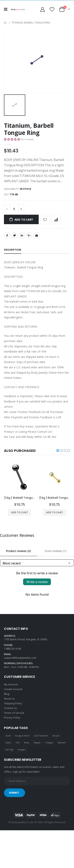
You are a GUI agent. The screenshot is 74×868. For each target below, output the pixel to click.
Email (36, 235)
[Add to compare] (56, 219)
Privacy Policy (12, 717)
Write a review (37, 582)
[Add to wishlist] (45, 219)
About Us (9, 698)
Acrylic (56, 735)
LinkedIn (22, 235)
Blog (6, 694)
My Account (11, 684)
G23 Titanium (41, 735)
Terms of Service (14, 713)
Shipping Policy (13, 703)
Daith (8, 742)
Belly (26, 742)
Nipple (37, 742)
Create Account (13, 689)
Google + (29, 235)
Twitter (14, 235)
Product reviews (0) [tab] (18, 551)
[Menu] (5, 9)
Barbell (61, 742)
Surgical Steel (22, 735)
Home (5, 22)
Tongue (49, 742)
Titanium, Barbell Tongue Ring (29, 129)
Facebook (7, 235)
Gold (8, 735)
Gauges (21, 749)
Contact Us (10, 708)
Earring (9, 749)
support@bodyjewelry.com (20, 657)
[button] (12, 139)
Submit (14, 792)
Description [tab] (12, 249)
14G (17, 742)
